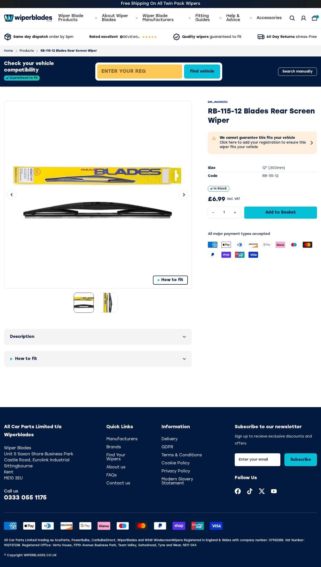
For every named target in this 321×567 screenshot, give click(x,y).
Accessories (269, 18)
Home (8, 50)
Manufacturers (121, 439)
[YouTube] (274, 491)
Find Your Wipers (115, 457)
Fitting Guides (202, 18)
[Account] (303, 18)
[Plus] (235, 212)
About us (115, 467)
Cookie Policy (176, 463)
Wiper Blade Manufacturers (158, 18)
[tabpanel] (174, 71)
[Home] (28, 18)
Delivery (170, 439)
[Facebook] (238, 491)
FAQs (111, 475)
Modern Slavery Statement (177, 481)
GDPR (167, 447)
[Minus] (213, 212)
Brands (113, 447)
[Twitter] (262, 491)
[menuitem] (238, 491)
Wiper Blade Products (70, 18)
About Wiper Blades (115, 18)
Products (27, 50)
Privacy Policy (176, 471)
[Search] (292, 18)
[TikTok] (250, 491)
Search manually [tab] (297, 72)
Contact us (118, 483)
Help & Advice (233, 18)
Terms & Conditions (182, 455)
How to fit (172, 280)
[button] (98, 337)
